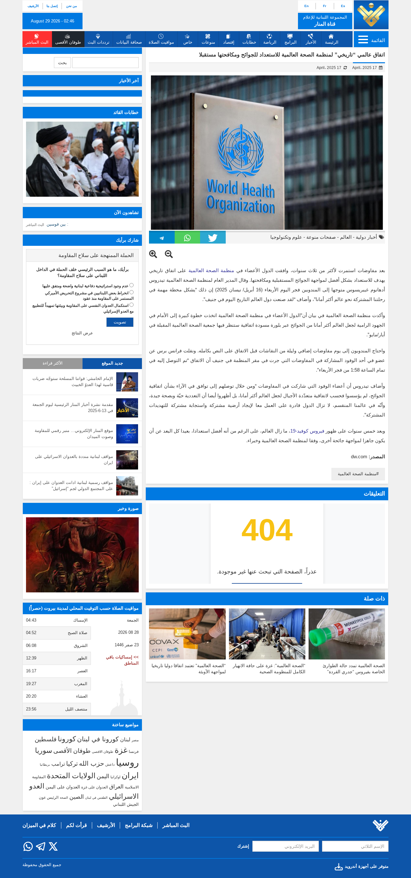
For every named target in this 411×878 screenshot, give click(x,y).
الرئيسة (331, 42)
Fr (324, 6)
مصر (135, 740)
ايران (130, 775)
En (306, 6)
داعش (110, 764)
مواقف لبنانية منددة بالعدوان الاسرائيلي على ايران (74, 459)
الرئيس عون (48, 797)
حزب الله (91, 763)
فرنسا (134, 751)
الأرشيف (33, 6)
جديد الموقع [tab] (112, 363)
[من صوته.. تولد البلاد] (82, 554)
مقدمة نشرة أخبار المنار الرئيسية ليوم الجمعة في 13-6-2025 (72, 407)
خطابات (249, 42)
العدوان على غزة (94, 787)
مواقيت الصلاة (161, 42)
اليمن (103, 776)
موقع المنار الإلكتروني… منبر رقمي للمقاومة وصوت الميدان (74, 433)
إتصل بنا (52, 6)
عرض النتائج (82, 333)
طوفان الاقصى (102, 751)
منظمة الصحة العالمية (357, 473)
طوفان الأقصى (72, 750)
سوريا (43, 750)
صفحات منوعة (321, 237)
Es (343, 6)
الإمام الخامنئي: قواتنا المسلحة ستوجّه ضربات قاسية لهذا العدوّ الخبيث (72, 381)
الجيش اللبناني (126, 804)
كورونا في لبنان (98, 739)
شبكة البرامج (139, 825)
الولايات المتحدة (71, 775)
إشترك (243, 846)
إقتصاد (228, 42)
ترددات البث (98, 42)
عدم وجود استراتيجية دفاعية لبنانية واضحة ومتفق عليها (85, 286)
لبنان (125, 739)
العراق (116, 786)
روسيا (127, 762)
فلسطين (46, 739)
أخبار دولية (366, 237)
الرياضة (269, 42)
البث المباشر (35, 225)
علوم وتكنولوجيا (286, 237)
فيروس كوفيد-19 (307, 431)
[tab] (82, 255)
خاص (187, 42)
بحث (62, 62)
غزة (121, 749)
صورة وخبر (128, 508)
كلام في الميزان (39, 825)
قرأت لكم (76, 825)
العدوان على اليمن (63, 787)
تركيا (72, 763)
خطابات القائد (126, 112)
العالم (346, 237)
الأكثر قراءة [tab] (53, 363)
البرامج (290, 42)
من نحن (71, 6)
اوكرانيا (115, 777)
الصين (76, 796)
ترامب (58, 764)
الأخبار (311, 42)
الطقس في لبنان (96, 797)
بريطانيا (45, 764)
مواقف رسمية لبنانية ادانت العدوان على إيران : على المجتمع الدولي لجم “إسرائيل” (71, 485)
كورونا (67, 739)
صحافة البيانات (129, 42)
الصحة (64, 797)
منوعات (208, 42)
